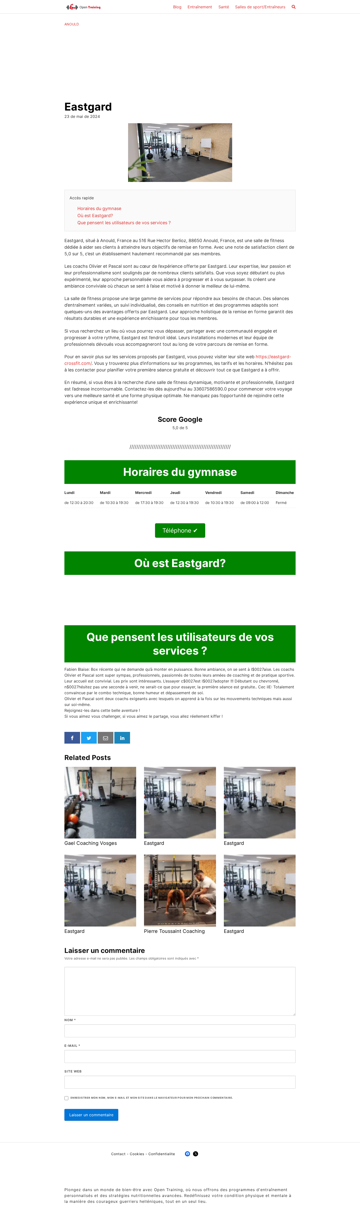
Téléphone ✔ (180, 530)
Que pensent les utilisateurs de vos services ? (124, 222)
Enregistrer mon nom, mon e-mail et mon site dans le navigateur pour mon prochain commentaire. (152, 1097)
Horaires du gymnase (99, 208)
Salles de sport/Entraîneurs (260, 6)
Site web (73, 1071)
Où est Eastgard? (95, 215)
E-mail (72, 1046)
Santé (223, 6)
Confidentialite (161, 1154)
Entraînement (200, 6)
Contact (118, 1154)
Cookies (137, 1154)
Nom (70, 1020)
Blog (177, 6)
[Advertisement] (180, 63)
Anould (71, 24)
